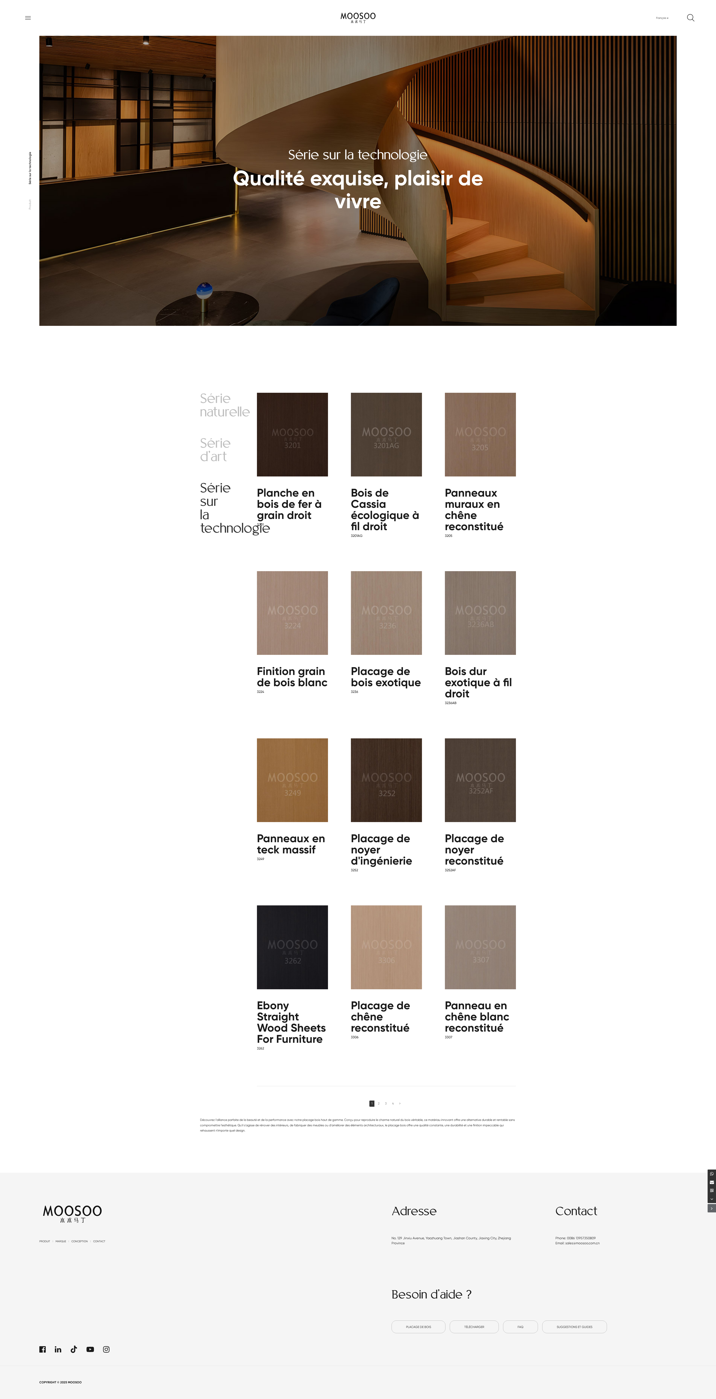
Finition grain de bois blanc (292, 676)
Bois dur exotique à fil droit (478, 682)
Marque (61, 1241)
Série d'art (215, 450)
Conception (79, 1241)
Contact (99, 1241)
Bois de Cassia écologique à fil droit (385, 509)
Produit (30, 204)
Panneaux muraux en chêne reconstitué (474, 509)
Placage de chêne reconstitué (380, 1017)
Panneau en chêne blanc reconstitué (477, 1017)
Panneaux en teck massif (291, 844)
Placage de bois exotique (386, 676)
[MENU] (28, 18)
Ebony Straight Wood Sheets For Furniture (291, 1022)
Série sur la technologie (30, 168)
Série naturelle (225, 406)
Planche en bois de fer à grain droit (289, 504)
